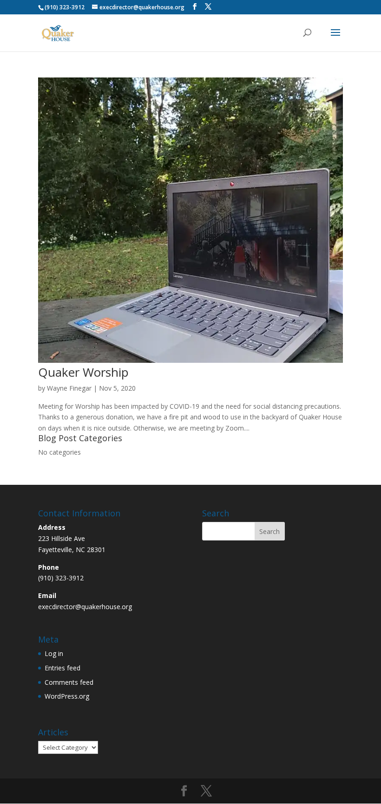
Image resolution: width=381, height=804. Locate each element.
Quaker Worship (83, 372)
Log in (54, 653)
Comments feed (69, 682)
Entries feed (62, 667)
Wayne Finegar (69, 388)
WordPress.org (67, 696)
